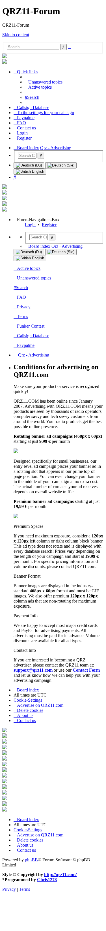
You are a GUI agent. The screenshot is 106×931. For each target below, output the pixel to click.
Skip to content (15, 34)
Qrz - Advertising (33, 355)
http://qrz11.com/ (60, 874)
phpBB (31, 859)
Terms (22, 316)
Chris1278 (47, 879)
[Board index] (4, 56)
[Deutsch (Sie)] (61, 165)
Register (49, 224)
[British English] (30, 171)
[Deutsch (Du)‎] (29, 165)
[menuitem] (43, 82)
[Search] (41, 156)
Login (30, 224)
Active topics (28, 268)
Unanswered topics (34, 278)
